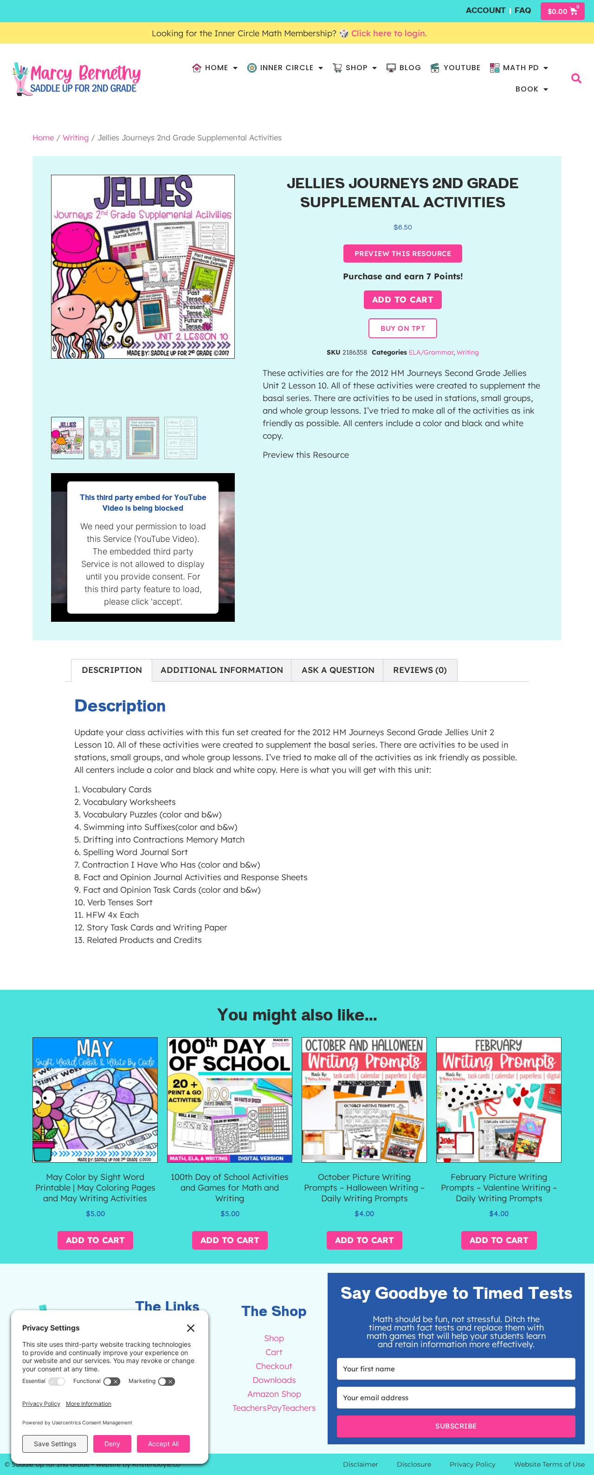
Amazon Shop (274, 1394)
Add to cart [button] (95, 1240)
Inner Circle (287, 67)
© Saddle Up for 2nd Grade (47, 1464)
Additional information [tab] (222, 670)
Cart (274, 1352)
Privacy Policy (473, 1464)
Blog (410, 67)
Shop (357, 67)
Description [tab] (112, 670)
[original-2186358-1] (143, 267)
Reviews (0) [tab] (420, 670)
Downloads (274, 1380)
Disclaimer (360, 1464)
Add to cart (403, 299)
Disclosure (414, 1464)
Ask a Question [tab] (338, 670)
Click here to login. (390, 33)
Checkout (274, 1366)
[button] (576, 78)
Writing (76, 137)
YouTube (462, 67)
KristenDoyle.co (156, 1464)
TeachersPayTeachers (274, 1408)
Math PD (521, 67)
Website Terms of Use (549, 1464)
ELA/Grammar (431, 352)
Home (216, 67)
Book (527, 89)
